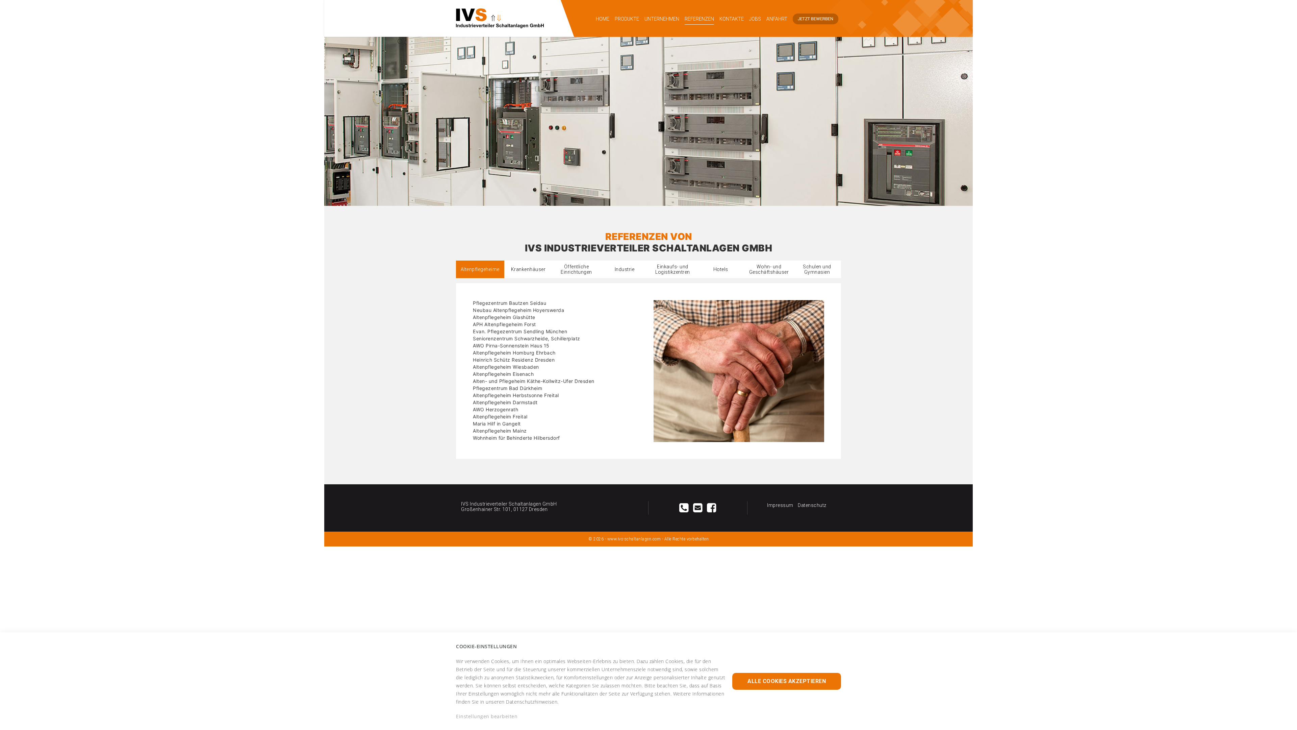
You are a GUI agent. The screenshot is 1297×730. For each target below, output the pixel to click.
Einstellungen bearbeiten (486, 716)
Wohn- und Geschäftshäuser (769, 269)
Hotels (720, 269)
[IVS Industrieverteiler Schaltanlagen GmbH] (508, 18)
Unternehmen (661, 19)
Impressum (780, 505)
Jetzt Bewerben (815, 18)
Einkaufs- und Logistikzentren (672, 269)
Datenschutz (812, 505)
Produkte (627, 19)
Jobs (755, 19)
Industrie (625, 269)
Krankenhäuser (528, 269)
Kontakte (731, 19)
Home (602, 19)
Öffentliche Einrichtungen (576, 269)
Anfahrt (776, 19)
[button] (786, 681)
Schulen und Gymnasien (817, 269)
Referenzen (699, 19)
